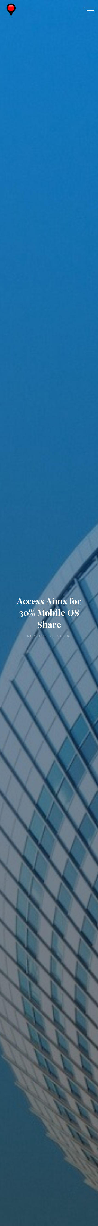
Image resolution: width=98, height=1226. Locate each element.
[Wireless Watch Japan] (11, 10)
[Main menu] (89, 10)
